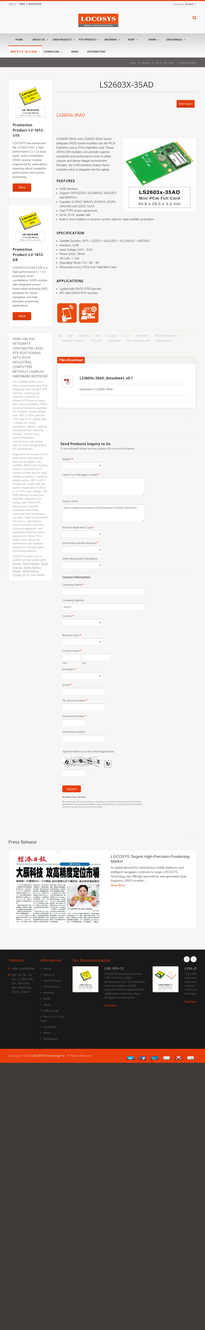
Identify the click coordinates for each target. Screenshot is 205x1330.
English (190, 4)
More (21, 187)
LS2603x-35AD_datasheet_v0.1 (106, 378)
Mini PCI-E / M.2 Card (24, 51)
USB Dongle (174, 39)
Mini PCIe (84, 336)
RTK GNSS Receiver (166, 336)
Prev (187, 842)
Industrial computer (73, 341)
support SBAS (164, 341)
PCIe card (96, 341)
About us (38, 39)
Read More (118, 885)
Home (19, 39)
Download (52, 51)
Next (194, 842)
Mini (70, 336)
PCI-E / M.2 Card (164, 63)
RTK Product (88, 39)
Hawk (153, 39)
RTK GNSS (142, 336)
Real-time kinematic (138, 341)
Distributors (96, 51)
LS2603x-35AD (187, 63)
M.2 (98, 336)
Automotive (114, 341)
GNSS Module (31, 563)
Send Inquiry (186, 103)
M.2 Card (111, 336)
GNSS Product (62, 39)
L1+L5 (126, 336)
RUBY (131, 39)
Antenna (111, 39)
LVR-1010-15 (114, 968)
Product (146, 63)
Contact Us (19, 574)
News (74, 51)
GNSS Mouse (31, 571)
